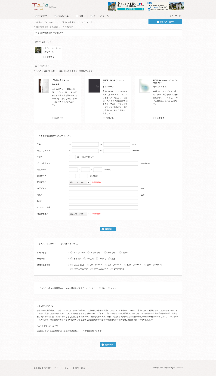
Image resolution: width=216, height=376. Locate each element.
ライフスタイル (101, 16)
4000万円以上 (120, 269)
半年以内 (77, 259)
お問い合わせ (80, 368)
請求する (50, 57)
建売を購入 (112, 253)
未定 (113, 259)
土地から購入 (96, 253)
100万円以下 (79, 265)
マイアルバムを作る (67, 22)
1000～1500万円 (134, 265)
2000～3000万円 (81, 269)
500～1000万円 (114, 265)
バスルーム (63, 16)
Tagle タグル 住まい (44, 6)
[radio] (71, 252)
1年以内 (90, 259)
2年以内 (102, 259)
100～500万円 (96, 265)
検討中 (125, 253)
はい (104, 288)
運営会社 (37, 368)
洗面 (81, 16)
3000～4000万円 (101, 269)
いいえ (114, 288)
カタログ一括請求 (167, 22)
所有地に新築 (79, 253)
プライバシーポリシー (63, 368)
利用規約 (47, 368)
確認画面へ (109, 229)
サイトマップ (175, 16)
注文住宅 (42, 16)
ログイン (84, 22)
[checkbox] (44, 56)
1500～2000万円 (154, 265)
